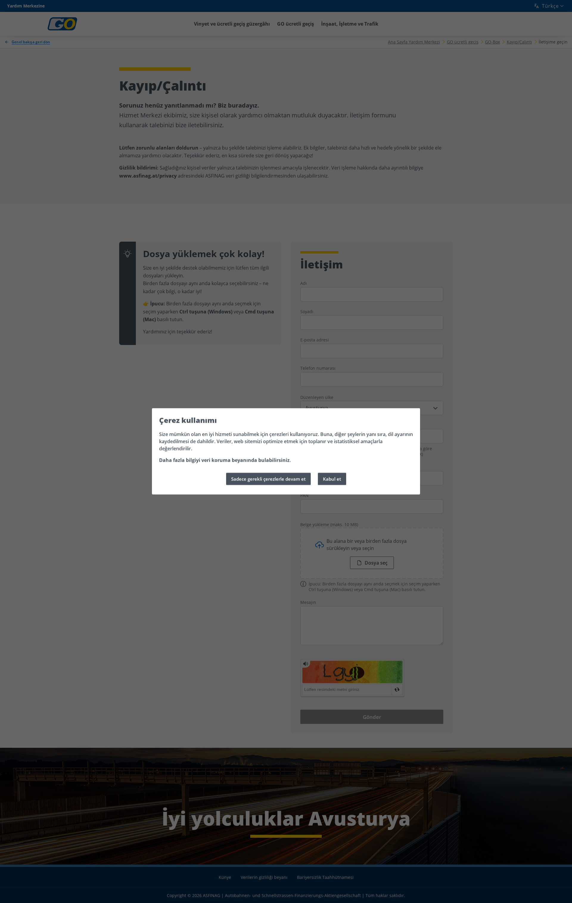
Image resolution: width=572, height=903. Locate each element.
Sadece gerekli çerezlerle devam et (268, 479)
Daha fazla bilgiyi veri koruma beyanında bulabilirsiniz (224, 460)
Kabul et (332, 479)
